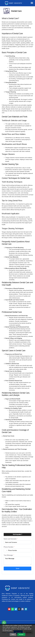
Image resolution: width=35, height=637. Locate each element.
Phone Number (8, 547)
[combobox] (6, 550)
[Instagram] (19, 609)
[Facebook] (22, 609)
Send (17, 568)
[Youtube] (9, 609)
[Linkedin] (25, 609)
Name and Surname (10, 539)
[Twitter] (15, 609)
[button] (32, 3)
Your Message (8, 555)
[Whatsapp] (12, 609)
